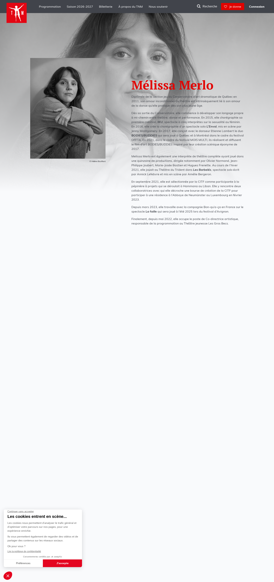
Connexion (256, 6)
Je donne (234, 6)
